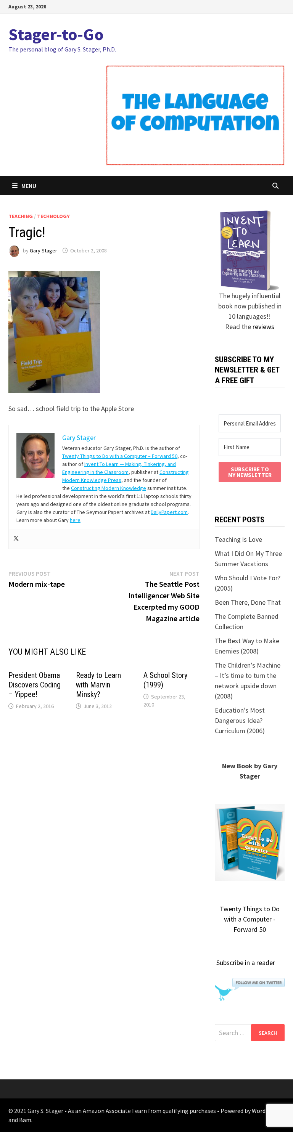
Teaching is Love (238, 539)
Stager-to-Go (56, 34)
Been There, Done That (248, 602)
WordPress (266, 1110)
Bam (25, 1120)
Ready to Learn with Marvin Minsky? (98, 685)
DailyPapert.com (169, 512)
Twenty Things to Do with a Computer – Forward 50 (119, 456)
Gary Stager (43, 250)
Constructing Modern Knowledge (108, 488)
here (75, 520)
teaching (20, 216)
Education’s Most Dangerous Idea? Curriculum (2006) (240, 720)
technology (53, 216)
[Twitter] (16, 539)
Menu (28, 185)
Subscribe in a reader (245, 962)
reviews (263, 326)
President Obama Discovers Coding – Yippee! (34, 685)
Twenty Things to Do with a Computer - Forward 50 (250, 919)
